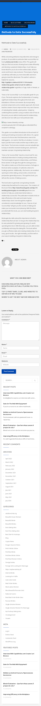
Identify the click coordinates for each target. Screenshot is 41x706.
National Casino (10, 594)
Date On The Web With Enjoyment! (15, 404)
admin (6, 49)
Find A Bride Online (11, 548)
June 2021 (8, 494)
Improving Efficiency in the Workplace (16, 436)
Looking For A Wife (11, 576)
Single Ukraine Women (13, 604)
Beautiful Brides (10, 524)
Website (5, 361)
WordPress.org (10, 642)
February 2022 (10, 466)
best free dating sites (12, 531)
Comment (6, 320)
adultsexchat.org (11, 513)
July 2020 (8, 501)
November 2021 (10, 476)
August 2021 (9, 487)
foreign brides (10, 562)
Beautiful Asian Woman (13, 517)
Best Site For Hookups (12, 534)
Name (4, 344)
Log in (7, 631)
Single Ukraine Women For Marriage (17, 608)
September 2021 (10, 483)
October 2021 (9, 480)
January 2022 (9, 469)
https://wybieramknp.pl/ (13, 569)
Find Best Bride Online (12, 555)
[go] (35, 380)
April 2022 (8, 459)
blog (6, 538)
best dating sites (10, 527)
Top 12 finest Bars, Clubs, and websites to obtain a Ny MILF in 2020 (20, 293)
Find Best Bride (10, 552)
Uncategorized (7, 51)
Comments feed (10, 638)
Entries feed (9, 635)
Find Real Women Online (13, 559)
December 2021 (10, 473)
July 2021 (8, 490)
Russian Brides (10, 601)
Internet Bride (10, 573)
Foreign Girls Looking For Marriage (16, 566)
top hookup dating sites (13, 611)
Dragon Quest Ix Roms (12, 545)
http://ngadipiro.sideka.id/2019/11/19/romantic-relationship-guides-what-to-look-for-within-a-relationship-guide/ (17, 84)
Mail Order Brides (11, 583)
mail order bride (10, 580)
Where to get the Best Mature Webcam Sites (20, 297)
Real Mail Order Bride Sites (14, 597)
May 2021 (8, 497)
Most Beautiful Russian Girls (14, 590)
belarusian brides (12, 62)
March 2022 (9, 462)
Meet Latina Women (12, 587)
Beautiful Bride (10, 520)
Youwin (7, 618)
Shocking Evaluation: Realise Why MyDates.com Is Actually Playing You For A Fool (20, 286)
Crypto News (9, 541)
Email (4, 353)
